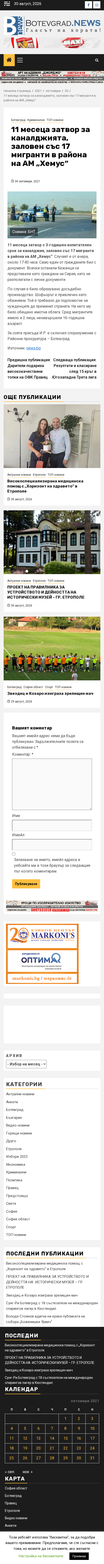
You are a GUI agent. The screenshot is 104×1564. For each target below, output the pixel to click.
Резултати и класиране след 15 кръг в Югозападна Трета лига (74, 369)
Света (11, 1203)
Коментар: (22, 754)
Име (16, 815)
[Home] (9, 60)
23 (79, 1448)
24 (92, 1448)
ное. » (27, 1471)
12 (25, 1438)
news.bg (33, 348)
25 (11, 1458)
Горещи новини (19, 1133)
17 (92, 1438)
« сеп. (10, 1471)
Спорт (49, 687)
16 (79, 1438)
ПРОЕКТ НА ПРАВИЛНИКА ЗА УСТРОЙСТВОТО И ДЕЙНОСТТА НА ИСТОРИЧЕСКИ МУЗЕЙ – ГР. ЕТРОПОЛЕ (45, 592)
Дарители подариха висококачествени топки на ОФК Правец (29, 369)
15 (65, 1438)
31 (92, 1458)
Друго (11, 1141)
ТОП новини (55, 120)
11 (11, 1438)
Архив (14, 1055)
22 (65, 1448)
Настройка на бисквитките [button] (41, 1556)
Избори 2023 (17, 1156)
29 (65, 1458)
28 (52, 1458)
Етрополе (39, 474)
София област (33, 687)
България (14, 1117)
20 (38, 1448)
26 (25, 1458)
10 (92, 1428)
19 (25, 1448)
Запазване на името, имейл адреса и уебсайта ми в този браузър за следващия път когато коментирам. (52, 865)
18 (11, 1448)
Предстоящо (17, 1196)
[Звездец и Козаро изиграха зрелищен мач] (52, 648)
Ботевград (18, 120)
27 (38, 1458)
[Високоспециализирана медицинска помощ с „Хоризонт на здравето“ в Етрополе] (52, 436)
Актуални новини (19, 474)
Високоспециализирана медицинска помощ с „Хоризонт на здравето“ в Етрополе (45, 486)
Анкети (12, 1102)
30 (79, 1458)
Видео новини (18, 1125)
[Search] (97, 60)
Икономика (15, 1164)
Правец (12, 1188)
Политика (14, 1180)
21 (52, 1448)
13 (38, 1438)
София (11, 1211)
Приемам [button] (79, 1556)
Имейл (18, 835)
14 (52, 1438)
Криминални (36, 120)
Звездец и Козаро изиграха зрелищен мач (50, 693)
